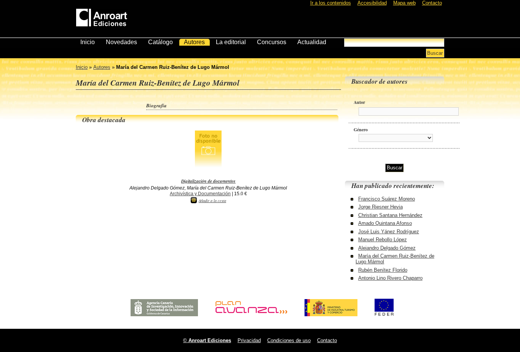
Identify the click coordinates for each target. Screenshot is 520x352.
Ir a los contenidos (330, 3)
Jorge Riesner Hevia (380, 207)
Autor (359, 102)
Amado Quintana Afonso (385, 223)
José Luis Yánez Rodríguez (388, 231)
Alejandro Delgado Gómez (387, 248)
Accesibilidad (372, 3)
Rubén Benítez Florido (382, 270)
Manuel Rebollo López (382, 239)
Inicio (87, 42)
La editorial (231, 42)
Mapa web (404, 3)
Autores (194, 42)
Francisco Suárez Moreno (386, 199)
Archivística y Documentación (200, 193)
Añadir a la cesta (212, 200)
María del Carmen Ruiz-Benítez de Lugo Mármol (395, 258)
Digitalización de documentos (208, 181)
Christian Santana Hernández (390, 215)
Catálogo (160, 42)
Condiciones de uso (289, 340)
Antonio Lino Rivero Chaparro (390, 278)
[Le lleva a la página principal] (102, 16)
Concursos (271, 42)
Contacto (432, 3)
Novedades (121, 42)
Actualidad (311, 42)
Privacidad (249, 340)
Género (361, 129)
